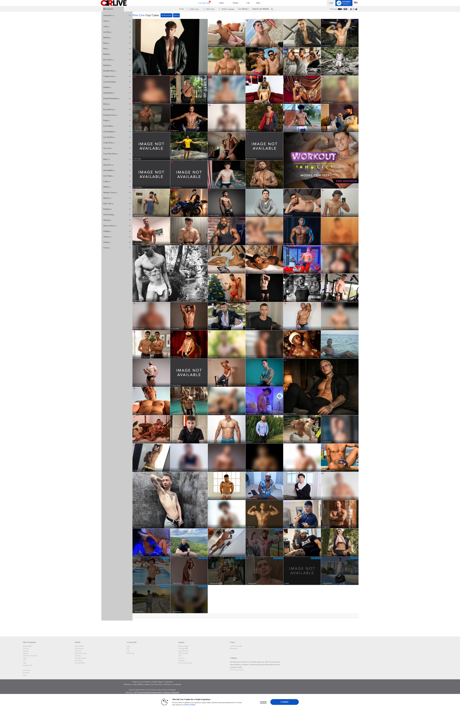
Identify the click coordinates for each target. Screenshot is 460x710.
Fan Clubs (78, 656)
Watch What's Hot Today (30, 656)
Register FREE (27, 646)
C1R (248, 3)
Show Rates (78, 651)
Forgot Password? (183, 651)
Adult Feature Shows (81, 653)
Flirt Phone (26, 673)
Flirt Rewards (130, 653)
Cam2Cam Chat (27, 665)
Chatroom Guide (183, 653)
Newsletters (181, 660)
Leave (263, 702)
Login (331, 3)
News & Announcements (185, 663)
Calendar (25, 653)
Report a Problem (183, 646)
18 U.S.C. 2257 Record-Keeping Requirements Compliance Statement (152, 692)
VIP (24, 660)
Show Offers (78, 660)
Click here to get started (236, 670)
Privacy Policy (191, 705)
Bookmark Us (234, 648)
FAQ (179, 656)
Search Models (79, 648)
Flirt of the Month (80, 663)
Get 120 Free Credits (236, 646)
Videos (221, 3)
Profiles (235, 3)
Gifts (127, 651)
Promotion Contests (80, 658)
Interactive (26, 651)
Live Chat (26, 648)
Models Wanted (79, 646)
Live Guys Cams (204, 2)
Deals (24, 675)
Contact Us (181, 658)
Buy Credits (26, 670)
